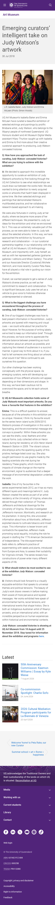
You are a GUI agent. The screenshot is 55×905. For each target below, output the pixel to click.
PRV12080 (16, 869)
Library (7, 812)
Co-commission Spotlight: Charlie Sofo (34, 691)
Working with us (12, 797)
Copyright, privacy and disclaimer (19, 880)
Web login (8, 843)
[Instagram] (34, 832)
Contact (8, 819)
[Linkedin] (13, 832)
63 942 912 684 (16, 858)
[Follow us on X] (20, 832)
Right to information (13, 892)
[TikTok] (41, 832)
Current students (12, 804)
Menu (4, 5)
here (41, 636)
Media (7, 789)
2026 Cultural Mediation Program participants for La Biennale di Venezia (36, 712)
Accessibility (9, 886)
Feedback (8, 897)
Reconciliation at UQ (25, 780)
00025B (15, 863)
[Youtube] (27, 832)
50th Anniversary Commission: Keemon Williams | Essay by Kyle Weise (36, 670)
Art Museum (11, 14)
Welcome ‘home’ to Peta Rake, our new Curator (28, 744)
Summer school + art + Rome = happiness (28, 753)
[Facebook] (6, 832)
